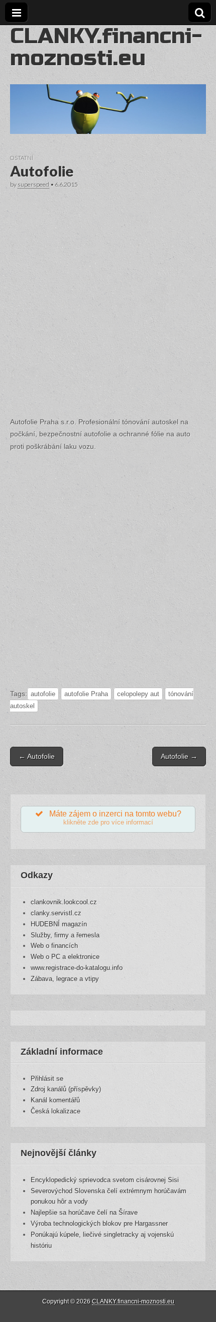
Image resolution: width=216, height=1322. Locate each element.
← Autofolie (37, 756)
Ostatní (21, 157)
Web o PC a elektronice (65, 956)
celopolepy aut (138, 694)
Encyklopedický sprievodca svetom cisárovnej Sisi (105, 1180)
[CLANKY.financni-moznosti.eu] (108, 79)
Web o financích (54, 945)
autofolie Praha (86, 694)
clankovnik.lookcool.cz (64, 902)
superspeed (33, 184)
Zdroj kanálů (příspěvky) (66, 1089)
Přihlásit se (47, 1078)
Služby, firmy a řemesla (65, 935)
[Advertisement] (108, 301)
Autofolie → (179, 756)
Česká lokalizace (55, 1111)
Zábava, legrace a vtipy (65, 978)
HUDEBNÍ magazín (59, 924)
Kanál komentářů (55, 1100)
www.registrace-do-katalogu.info (77, 967)
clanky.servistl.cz (56, 913)
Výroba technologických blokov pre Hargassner (99, 1223)
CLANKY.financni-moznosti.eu (106, 47)
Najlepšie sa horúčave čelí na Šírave (84, 1212)
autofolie (43, 694)
